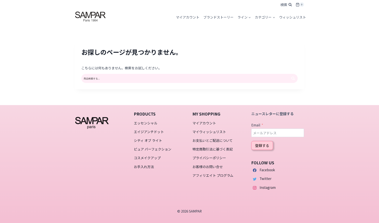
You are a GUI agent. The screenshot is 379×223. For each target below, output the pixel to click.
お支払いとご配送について (212, 140)
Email (255, 124)
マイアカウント (204, 122)
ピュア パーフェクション (152, 149)
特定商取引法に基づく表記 (212, 149)
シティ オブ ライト (148, 140)
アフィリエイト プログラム (212, 175)
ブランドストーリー (218, 17)
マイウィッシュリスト (209, 131)
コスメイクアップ (147, 157)
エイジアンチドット (149, 131)
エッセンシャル (145, 122)
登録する (262, 145)
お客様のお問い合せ (207, 166)
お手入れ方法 (144, 166)
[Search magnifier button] (293, 78)
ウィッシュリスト (292, 17)
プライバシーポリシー (209, 157)
